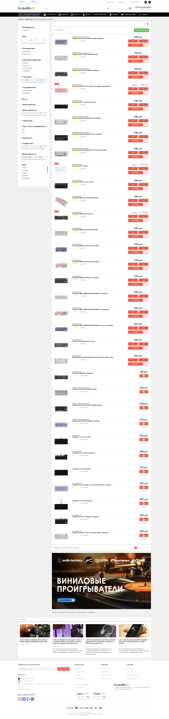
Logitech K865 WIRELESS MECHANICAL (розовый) (90, 309)
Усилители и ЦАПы (130, 14)
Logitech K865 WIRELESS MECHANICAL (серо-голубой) (92, 325)
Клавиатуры (75, 435)
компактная (26, 65)
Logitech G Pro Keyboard (81, 469)
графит (25, 173)
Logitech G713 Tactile (80, 166)
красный (25, 175)
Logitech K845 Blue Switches (82, 373)
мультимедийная (27, 68)
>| (147, 547)
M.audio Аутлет (132, 678)
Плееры (76, 14)
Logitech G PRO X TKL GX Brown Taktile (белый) (90, 532)
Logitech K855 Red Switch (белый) (85, 230)
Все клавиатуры (76, 84)
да (23, 129)
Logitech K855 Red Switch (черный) (85, 277)
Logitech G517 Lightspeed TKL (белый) (86, 118)
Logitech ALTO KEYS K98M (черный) (85, 70)
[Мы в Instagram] (149, 2)
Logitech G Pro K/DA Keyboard (83, 453)
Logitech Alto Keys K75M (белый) (84, 389)
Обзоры (22, 619)
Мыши (87, 14)
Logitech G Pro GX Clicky (81, 437)
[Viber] (32, 699)
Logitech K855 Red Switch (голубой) (85, 245)
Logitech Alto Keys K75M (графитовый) (87, 405)
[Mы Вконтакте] (145, 2)
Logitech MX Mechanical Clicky (83, 341)
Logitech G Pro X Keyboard (82, 501)
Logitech (25, 30)
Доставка (78, 668)
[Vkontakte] (24, 699)
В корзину (135, 45)
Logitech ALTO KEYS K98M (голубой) (85, 421)
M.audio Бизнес (105, 668)
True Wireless (51, 14)
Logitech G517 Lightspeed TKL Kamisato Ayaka (89, 150)
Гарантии (77, 675)
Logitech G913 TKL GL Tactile (82, 182)
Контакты (130, 671)
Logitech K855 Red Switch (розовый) (85, 261)
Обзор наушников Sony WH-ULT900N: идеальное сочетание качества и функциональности (101, 641)
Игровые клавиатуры (99, 14)
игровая (25, 62)
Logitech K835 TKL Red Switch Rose (85, 198)
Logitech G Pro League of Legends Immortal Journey (91, 485)
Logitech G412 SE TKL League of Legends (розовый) (91, 86)
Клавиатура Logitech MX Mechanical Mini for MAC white (92, 357)
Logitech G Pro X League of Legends (85, 516)
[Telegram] (28, 699)
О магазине (130, 668)
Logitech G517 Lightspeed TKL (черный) (87, 134)
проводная (26, 93)
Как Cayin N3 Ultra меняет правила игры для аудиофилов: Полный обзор (133, 641)
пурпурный (26, 178)
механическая (27, 54)
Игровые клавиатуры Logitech (80, 37)
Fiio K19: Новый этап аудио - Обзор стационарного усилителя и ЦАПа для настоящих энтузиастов (67, 641)
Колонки (115, 14)
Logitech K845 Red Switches (82, 214)
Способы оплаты (80, 671)
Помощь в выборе (141, 30)
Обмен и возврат (80, 678)
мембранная (26, 51)
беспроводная (27, 90)
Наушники (65, 14)
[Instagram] (19, 699)
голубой (25, 170)
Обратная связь (106, 678)
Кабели (144, 14)
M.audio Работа (105, 671)
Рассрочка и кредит (133, 675)
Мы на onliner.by (106, 675)
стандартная (26, 70)
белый (24, 167)
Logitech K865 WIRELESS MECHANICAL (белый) (89, 293)
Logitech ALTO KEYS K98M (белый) (85, 54)
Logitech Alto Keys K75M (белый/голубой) (88, 38)
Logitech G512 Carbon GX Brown (84, 102)
